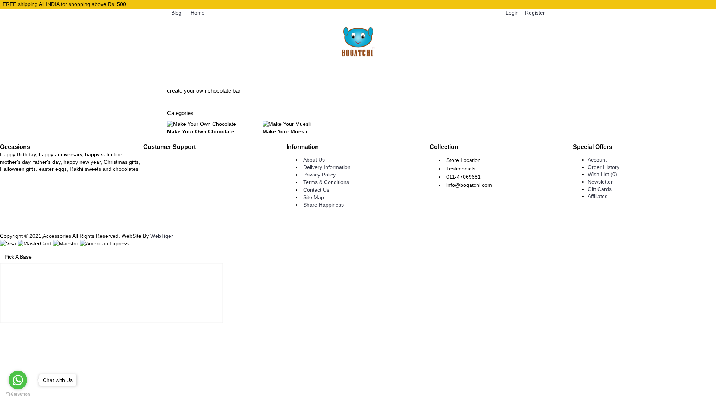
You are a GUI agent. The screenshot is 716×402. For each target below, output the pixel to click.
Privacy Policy (319, 175)
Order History (603, 167)
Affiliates (597, 196)
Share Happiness (323, 205)
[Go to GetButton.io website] (18, 394)
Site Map (313, 197)
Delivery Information (327, 167)
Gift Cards (600, 189)
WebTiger (161, 236)
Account (597, 160)
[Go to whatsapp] (18, 380)
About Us (314, 160)
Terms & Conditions (326, 182)
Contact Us (316, 190)
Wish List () (602, 174)
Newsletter (600, 182)
